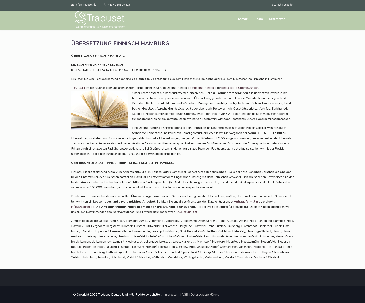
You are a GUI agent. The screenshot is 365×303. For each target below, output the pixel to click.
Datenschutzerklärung (204, 295)
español (288, 4)
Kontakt (243, 19)
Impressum (171, 295)
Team (259, 19)
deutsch (277, 4)
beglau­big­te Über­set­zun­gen (239, 88)
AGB (185, 295)
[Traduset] (100, 20)
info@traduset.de (85, 4)
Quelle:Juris (186, 212)
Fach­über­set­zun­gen (201, 88)
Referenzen (277, 19)
